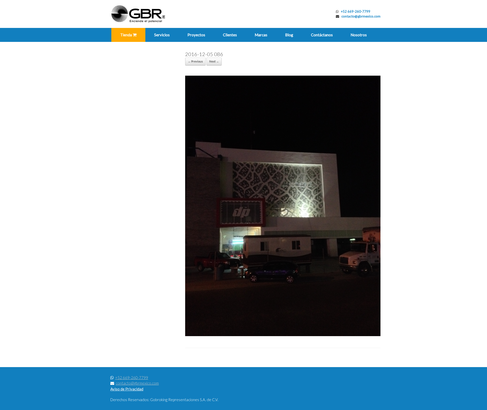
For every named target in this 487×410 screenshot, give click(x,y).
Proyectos (196, 34)
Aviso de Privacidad (126, 389)
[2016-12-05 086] (282, 335)
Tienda (126, 34)
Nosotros (359, 34)
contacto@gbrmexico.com (360, 16)
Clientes (230, 34)
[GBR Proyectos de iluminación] (138, 14)
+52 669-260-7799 (355, 11)
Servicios (162, 34)
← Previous (195, 61)
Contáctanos (322, 34)
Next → (214, 61)
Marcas (261, 34)
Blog (289, 34)
